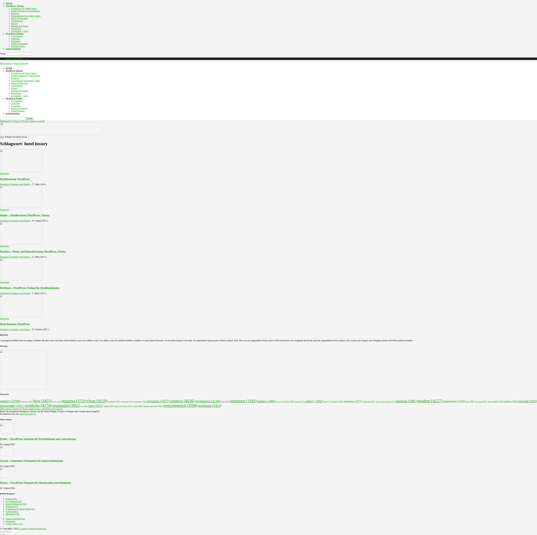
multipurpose (454, 401)
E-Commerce (17, 36)
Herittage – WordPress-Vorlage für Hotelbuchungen (29, 287)
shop (95, 405)
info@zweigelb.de (28, 414)
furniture (300, 402)
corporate (158, 401)
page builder (495, 401)
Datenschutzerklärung (15, 519)
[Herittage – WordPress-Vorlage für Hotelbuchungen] (21, 280)
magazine (353, 401)
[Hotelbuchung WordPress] (21, 171)
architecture (27, 401)
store (128, 406)
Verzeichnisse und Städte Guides (26, 16)
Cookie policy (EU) (14, 58)
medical (390, 401)
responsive (66, 405)
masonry (380, 401)
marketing (368, 401)
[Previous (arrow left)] (1, 534)
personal (527, 401)
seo (84, 406)
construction (127, 402)
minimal (406, 401)
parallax (511, 401)
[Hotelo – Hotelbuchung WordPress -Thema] (21, 207)
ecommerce (208, 401)
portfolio (38, 405)
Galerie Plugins (18, 46)
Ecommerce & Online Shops (23, 8)
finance (280, 401)
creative (182, 400)
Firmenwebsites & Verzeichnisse (25, 11)
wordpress (209, 405)
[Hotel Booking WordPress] (21, 316)
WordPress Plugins (15, 33)
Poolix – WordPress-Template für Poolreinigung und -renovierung (38, 438)
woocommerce (180, 405)
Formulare (15, 41)
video (138, 406)
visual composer (153, 406)
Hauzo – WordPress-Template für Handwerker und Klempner (35, 482)
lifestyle (337, 401)
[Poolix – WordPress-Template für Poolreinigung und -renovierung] (7, 433)
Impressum (10, 521)
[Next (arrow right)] (4, 534)
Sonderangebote (13, 49)
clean (97, 400)
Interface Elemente (19, 44)
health (327, 402)
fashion (266, 401)
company (114, 401)
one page (481, 401)
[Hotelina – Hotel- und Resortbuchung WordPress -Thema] (21, 243)
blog (42, 401)
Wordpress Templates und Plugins (15, 184)
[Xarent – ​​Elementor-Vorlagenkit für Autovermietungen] (7, 455)
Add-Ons (15, 38)
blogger (56, 401)
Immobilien (16, 28)
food (290, 401)
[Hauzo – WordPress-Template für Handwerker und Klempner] (7, 477)
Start (2, 137)
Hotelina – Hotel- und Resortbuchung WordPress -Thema (33, 251)
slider (118, 406)
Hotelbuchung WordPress (15, 178)
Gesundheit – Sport (19, 31)
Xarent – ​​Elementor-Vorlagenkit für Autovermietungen (31, 460)
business (74, 401)
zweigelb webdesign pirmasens (32, 528)
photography (12, 405)
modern (429, 400)
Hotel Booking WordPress (15, 324)
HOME (9, 3)
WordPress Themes (15, 6)
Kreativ (14, 23)
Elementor (4, 173)
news (470, 401)
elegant (225, 402)
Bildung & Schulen (19, 26)
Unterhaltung (17, 21)
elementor (243, 401)
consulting (139, 402)
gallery (314, 401)
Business (15, 13)
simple (108, 406)
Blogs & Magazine (19, 18)
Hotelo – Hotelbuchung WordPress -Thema (25, 215)
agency (10, 401)
